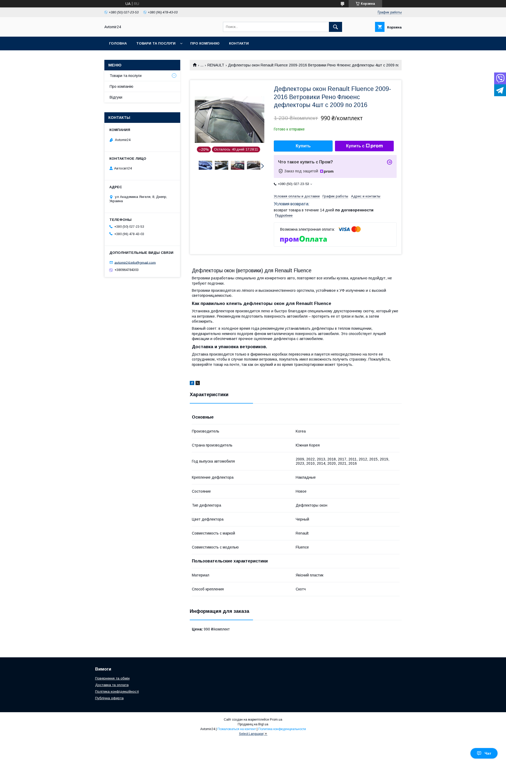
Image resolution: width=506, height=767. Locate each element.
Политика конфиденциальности (282, 729)
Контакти (239, 43)
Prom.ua (276, 719)
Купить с (355, 146)
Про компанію (205, 43)
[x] (198, 384)
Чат (488, 753)
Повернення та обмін (112, 678)
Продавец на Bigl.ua (253, 724)
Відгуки (116, 97)
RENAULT (215, 65)
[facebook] (192, 384)
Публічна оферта (109, 698)
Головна (118, 43)
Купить (303, 146)
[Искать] (335, 27)
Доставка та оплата (112, 685)
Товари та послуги (156, 43)
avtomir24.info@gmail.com (135, 262)
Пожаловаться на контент (236, 729)
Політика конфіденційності (117, 691)
